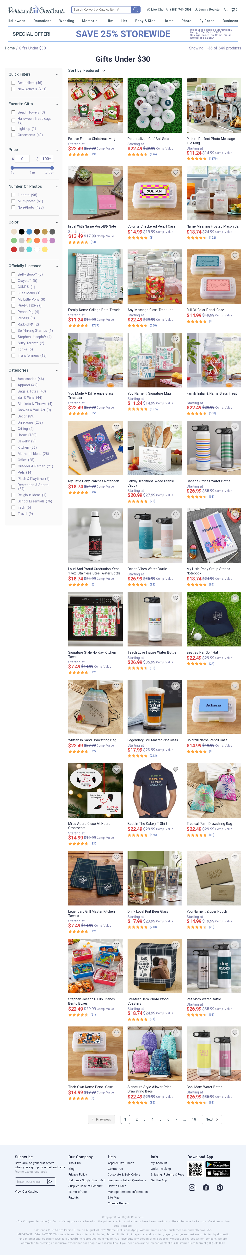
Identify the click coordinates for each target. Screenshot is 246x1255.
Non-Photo (30, 207)
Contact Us (115, 1169)
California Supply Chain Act (86, 1180)
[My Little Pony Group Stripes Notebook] (214, 535)
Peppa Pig (28, 312)
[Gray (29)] (52, 232)
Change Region (118, 1203)
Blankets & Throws (34, 404)
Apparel (27, 385)
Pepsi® (26, 318)
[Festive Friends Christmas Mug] (95, 105)
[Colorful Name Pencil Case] (214, 707)
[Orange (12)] (37, 241)
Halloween (16, 21)
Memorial (90, 21)
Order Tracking (161, 1169)
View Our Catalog (26, 1191)
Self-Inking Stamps (35, 330)
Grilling (25, 429)
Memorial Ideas (33, 454)
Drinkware (30, 422)
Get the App (158, 1180)
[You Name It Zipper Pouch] (214, 878)
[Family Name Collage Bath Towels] (95, 276)
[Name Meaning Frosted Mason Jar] (214, 193)
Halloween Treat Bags (34, 120)
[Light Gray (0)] (22, 241)
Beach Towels (31, 112)
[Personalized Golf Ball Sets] (155, 105)
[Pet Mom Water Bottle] (214, 966)
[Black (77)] (22, 232)
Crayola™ (27, 281)
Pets (24, 472)
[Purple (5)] (52, 241)
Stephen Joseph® (34, 337)
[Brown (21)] (37, 232)
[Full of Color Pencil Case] (214, 276)
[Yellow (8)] (45, 250)
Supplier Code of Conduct (85, 1186)
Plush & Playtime (33, 479)
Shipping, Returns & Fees (167, 1174)
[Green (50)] (14, 241)
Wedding (66, 21)
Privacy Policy (77, 1174)
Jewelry (26, 441)
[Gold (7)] (45, 232)
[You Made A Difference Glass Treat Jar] (95, 360)
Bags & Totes (31, 391)
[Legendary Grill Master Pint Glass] (155, 707)
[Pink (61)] (45, 241)
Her (124, 21)
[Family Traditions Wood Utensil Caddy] (155, 448)
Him (109, 21)
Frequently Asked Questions (127, 1180)
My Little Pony (31, 299)
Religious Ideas (31, 495)
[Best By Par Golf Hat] (214, 619)
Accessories (30, 379)
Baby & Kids (145, 21)
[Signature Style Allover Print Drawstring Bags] (155, 1053)
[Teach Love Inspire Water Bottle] (155, 619)
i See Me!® (28, 293)
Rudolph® (28, 324)
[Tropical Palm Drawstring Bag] (214, 790)
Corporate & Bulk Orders (124, 1174)
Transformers (31, 355)
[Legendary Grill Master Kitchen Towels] (95, 878)
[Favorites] (226, 9)
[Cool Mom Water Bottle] (214, 1053)
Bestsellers (29, 83)
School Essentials (34, 501)
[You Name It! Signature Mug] (155, 360)
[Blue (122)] (29, 232)
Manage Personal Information (128, 1192)
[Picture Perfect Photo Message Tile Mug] (214, 105)
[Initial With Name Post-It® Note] (95, 193)
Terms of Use (77, 1192)
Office (25, 460)
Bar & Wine (29, 397)
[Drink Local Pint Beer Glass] (155, 878)
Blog (71, 1169)
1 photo (27, 195)
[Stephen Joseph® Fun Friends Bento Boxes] (95, 966)
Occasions (42, 21)
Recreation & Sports (33, 487)
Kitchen (27, 447)
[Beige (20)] (14, 232)
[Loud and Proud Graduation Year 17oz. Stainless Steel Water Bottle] (95, 535)
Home (169, 21)
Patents (73, 1197)
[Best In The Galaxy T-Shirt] (155, 790)
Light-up (26, 129)
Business (230, 21)
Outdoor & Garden (35, 466)
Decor (25, 416)
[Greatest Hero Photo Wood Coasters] (155, 966)
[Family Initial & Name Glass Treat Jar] (214, 360)
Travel (25, 514)
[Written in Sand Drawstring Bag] (95, 707)
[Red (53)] (14, 250)
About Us (74, 1163)
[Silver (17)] (22, 250)
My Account (159, 1163)
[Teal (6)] (29, 250)
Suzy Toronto (30, 343)
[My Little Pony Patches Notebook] (95, 448)
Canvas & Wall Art (34, 410)
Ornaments (30, 135)
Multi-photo (30, 201)
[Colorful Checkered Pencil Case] (155, 193)
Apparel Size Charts (121, 1163)
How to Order (117, 1186)
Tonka (25, 349)
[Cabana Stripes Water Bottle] (214, 448)
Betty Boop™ (30, 274)
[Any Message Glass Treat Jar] (155, 276)
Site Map (113, 1197)
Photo (186, 21)
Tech (24, 507)
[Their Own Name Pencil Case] (95, 1053)
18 (194, 1119)
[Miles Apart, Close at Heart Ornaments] (95, 790)
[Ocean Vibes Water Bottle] (155, 535)
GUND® (26, 287)
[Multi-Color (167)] (29, 241)
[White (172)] (37, 250)
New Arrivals (31, 89)
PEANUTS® (29, 306)
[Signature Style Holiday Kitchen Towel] (95, 619)
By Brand (207, 21)
